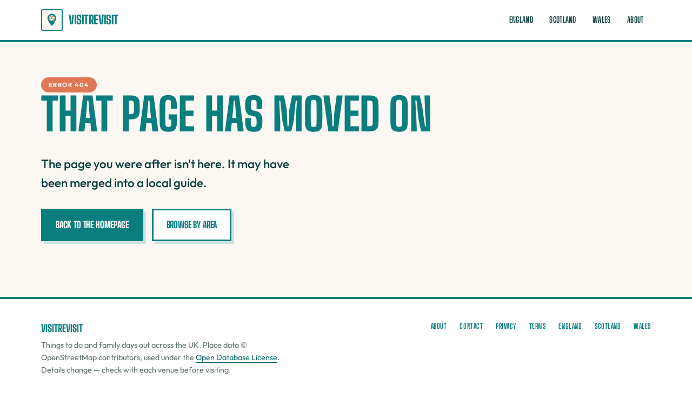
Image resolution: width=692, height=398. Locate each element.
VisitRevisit (93, 19)
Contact (471, 326)
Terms (537, 326)
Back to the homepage (92, 224)
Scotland (562, 19)
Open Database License (236, 357)
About (635, 19)
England (521, 19)
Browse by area (192, 224)
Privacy (506, 326)
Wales (601, 19)
